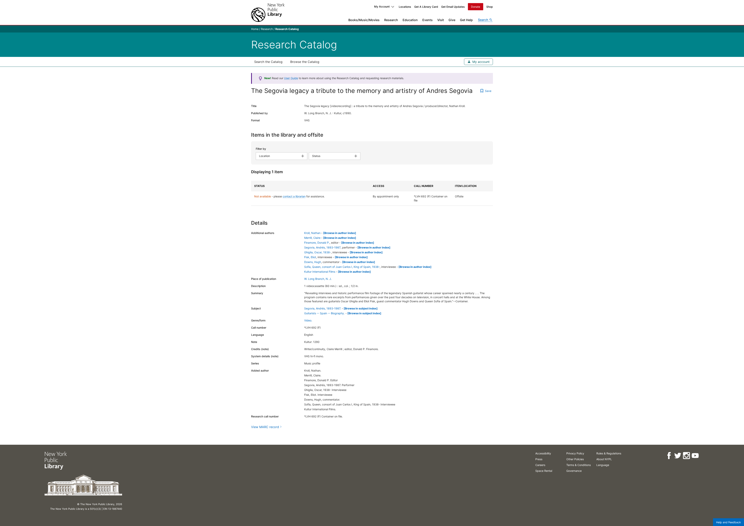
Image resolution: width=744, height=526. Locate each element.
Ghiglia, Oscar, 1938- (317, 252)
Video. (308, 320)
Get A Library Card (426, 6)
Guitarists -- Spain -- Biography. (324, 313)
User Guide (291, 78)
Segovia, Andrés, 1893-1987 (322, 247)
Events (427, 20)
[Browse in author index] (339, 233)
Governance (574, 470)
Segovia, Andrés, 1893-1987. (322, 308)
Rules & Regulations (608, 453)
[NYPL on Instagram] (686, 455)
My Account (382, 6)
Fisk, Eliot (310, 257)
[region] (372, 193)
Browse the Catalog (304, 62)
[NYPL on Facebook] (669, 455)
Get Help (466, 20)
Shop (489, 6)
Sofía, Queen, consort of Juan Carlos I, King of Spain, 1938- (342, 266)
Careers (540, 465)
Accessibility (543, 453)
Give (452, 20)
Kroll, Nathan (312, 233)
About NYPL (604, 459)
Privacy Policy (575, 453)
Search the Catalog (268, 62)
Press (538, 459)
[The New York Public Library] (267, 12)
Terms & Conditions (578, 465)
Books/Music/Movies (364, 20)
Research (391, 20)
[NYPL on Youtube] (695, 455)
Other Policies (575, 459)
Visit (440, 20)
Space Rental (543, 470)
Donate (475, 6)
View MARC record (265, 427)
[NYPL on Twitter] (677, 455)
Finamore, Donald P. (317, 242)
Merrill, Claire (312, 237)
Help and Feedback (728, 522)
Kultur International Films (319, 271)
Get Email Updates (453, 6)
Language (602, 465)
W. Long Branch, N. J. (318, 278)
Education (410, 20)
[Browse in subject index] (361, 308)
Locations (405, 6)
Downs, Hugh (312, 262)
